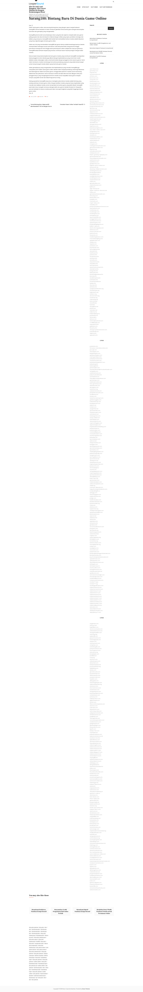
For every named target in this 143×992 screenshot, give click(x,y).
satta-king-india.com (96, 711)
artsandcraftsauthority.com (97, 888)
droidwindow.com (95, 813)
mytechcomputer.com (96, 884)
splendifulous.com (95, 739)
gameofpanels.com (95, 156)
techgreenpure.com (95, 691)
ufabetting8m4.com (95, 745)
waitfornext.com (94, 789)
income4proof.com (95, 650)
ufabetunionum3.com (96, 747)
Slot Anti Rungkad (106, 7)
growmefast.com (94, 480)
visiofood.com (94, 811)
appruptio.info (94, 335)
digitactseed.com (95, 700)
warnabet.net (93, 310)
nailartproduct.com (95, 698)
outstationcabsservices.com (98, 843)
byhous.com (93, 319)
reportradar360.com (95, 217)
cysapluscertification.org (96, 288)
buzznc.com (93, 864)
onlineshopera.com (95, 661)
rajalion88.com (94, 636)
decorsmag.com (94, 101)
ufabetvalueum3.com (96, 748)
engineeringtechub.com (96, 464)
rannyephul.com (94, 215)
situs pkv (41, 927)
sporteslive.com (94, 450)
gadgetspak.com (94, 723)
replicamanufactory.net (96, 736)
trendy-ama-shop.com (96, 807)
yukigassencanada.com (96, 713)
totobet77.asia (94, 582)
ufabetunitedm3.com (96, 596)
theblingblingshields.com (96, 451)
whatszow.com (94, 686)
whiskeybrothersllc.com (96, 610)
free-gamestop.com (95, 384)
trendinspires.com (95, 213)
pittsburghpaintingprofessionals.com (100, 553)
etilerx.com (93, 768)
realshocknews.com (95, 496)
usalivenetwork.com (95, 373)
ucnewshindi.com (94, 376)
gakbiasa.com (94, 326)
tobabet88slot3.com (95, 578)
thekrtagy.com (94, 845)
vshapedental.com (95, 836)
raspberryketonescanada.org (98, 831)
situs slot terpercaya (40, 937)
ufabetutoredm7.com (96, 603)
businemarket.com (95, 430)
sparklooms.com (94, 573)
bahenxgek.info (94, 366)
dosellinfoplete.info (95, 278)
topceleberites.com (95, 743)
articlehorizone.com (95, 714)
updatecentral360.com (96, 512)
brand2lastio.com (94, 174)
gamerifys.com (94, 71)
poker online (37, 961)
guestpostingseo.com (96, 355)
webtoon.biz (93, 441)
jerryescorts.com (94, 466)
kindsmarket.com (94, 197)
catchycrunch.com (95, 643)
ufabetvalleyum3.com (96, 605)
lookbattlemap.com (95, 401)
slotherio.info (93, 287)
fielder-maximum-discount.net (98, 190)
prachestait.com (94, 247)
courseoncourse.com (96, 360)
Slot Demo (94, 7)
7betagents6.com (95, 718)
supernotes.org (94, 509)
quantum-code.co (95, 793)
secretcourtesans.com (96, 629)
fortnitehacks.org (94, 290)
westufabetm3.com (95, 609)
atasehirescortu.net (95, 462)
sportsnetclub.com (95, 410)
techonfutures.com (95, 827)
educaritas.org (94, 652)
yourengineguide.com (96, 839)
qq (36, 977)
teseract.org (93, 806)
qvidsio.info (93, 283)
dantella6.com (94, 122)
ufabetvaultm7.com (95, 750)
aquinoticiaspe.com (95, 425)
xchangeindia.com (95, 847)
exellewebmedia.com (96, 382)
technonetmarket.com (96, 781)
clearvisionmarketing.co (96, 791)
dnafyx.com (93, 670)
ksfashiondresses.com (96, 501)
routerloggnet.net (95, 121)
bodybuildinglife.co (95, 491)
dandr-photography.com (97, 228)
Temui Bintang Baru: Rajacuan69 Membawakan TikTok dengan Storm (41, 105)
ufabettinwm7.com (95, 592)
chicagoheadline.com (96, 632)
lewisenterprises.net (95, 664)
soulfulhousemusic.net (96, 571)
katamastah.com (94, 514)
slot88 (38, 941)
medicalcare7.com (95, 138)
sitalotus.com (93, 507)
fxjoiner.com (93, 866)
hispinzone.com (94, 126)
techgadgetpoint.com (96, 471)
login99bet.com (94, 627)
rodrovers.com (94, 707)
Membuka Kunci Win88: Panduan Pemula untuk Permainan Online (101, 52)
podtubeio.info (94, 279)
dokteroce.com (94, 229)
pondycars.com (94, 825)
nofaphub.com (94, 645)
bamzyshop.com (94, 823)
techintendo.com (94, 689)
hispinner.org (93, 149)
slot (47, 96)
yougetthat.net (94, 409)
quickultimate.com (95, 559)
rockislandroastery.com (96, 875)
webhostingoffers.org (96, 684)
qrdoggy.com (93, 492)
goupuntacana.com (95, 638)
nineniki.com (93, 135)
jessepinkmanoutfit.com (96, 392)
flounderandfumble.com (96, 772)
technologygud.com (95, 494)
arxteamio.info (94, 523)
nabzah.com (93, 142)
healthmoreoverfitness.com (97, 117)
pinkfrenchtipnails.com (96, 453)
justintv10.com (94, 233)
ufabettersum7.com (95, 591)
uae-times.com (94, 69)
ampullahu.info (94, 263)
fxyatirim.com (93, 679)
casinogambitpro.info (96, 357)
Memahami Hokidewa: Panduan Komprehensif (98, 39)
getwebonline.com (95, 183)
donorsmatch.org (94, 296)
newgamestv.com (95, 455)
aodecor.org (93, 294)
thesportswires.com (95, 442)
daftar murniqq (39, 955)
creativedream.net (95, 179)
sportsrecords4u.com (96, 741)
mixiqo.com (93, 546)
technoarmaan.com (95, 859)
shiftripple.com (94, 564)
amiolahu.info (93, 260)
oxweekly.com (93, 204)
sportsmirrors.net (94, 459)
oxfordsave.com (94, 414)
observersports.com (95, 421)
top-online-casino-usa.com (97, 129)
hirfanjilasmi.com (94, 539)
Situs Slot (85, 7)
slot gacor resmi (40, 947)
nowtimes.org (93, 297)
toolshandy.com (94, 210)
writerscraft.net (94, 167)
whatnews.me (94, 795)
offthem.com (93, 76)
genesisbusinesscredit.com (97, 194)
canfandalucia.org (95, 838)
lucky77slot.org (94, 478)
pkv (46, 927)
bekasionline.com (94, 81)
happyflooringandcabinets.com (98, 489)
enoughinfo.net (94, 306)
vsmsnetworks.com (95, 74)
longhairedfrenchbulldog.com (98, 426)
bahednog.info (94, 364)
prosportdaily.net (94, 802)
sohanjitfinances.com (96, 569)
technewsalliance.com (96, 779)
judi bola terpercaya (39, 975)
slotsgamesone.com (95, 124)
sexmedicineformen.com (97, 562)
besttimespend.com (95, 532)
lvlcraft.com (93, 702)
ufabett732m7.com (95, 809)
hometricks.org (94, 541)
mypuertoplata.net (95, 90)
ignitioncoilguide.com (96, 882)
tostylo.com (93, 407)
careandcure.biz (94, 534)
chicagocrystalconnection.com (98, 329)
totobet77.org (94, 584)
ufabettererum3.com (96, 587)
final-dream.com (94, 797)
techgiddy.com (94, 371)
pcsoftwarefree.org (95, 666)
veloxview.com (94, 607)
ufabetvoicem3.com (95, 754)
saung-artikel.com (95, 417)
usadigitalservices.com (96, 176)
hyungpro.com (94, 444)
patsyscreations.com (96, 648)
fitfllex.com (93, 192)
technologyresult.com (96, 682)
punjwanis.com (94, 346)
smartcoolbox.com (95, 567)
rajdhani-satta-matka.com (97, 165)
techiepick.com (94, 822)
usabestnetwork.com (96, 391)
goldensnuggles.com (95, 400)
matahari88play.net (95, 432)
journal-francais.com (95, 231)
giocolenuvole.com (95, 672)
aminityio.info (93, 258)
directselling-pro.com (96, 877)
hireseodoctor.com (95, 727)
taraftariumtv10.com (95, 221)
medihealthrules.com (96, 832)
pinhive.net (93, 308)
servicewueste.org (95, 110)
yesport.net (93, 405)
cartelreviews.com (95, 695)
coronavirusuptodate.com (97, 720)
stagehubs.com (94, 623)
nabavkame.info (94, 324)
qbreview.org (93, 108)
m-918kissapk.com (95, 322)
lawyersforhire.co (94, 428)
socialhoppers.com (95, 178)
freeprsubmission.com (96, 814)
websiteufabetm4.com (96, 759)
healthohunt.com (94, 773)
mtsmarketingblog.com (96, 238)
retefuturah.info (94, 775)
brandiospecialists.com (96, 137)
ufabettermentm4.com (96, 589)
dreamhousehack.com (96, 850)
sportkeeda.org (94, 530)
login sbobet (43, 973)
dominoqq (32, 977)
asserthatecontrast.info (96, 267)
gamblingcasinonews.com (97, 103)
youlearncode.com (95, 677)
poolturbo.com (94, 246)
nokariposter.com (95, 153)
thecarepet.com (94, 351)
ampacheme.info (94, 262)
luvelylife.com (93, 199)
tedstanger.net (94, 782)
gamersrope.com (94, 380)
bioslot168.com (94, 886)
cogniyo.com (93, 535)
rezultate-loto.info (95, 738)
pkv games (36, 973)
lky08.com (92, 187)
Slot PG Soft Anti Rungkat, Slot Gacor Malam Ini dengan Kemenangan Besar (37, 9)
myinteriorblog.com (95, 818)
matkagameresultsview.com (98, 146)
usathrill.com (93, 834)
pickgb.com (93, 498)
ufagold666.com (94, 816)
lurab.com (92, 881)
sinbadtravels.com (95, 385)
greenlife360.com (94, 85)
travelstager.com (94, 212)
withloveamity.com (95, 675)
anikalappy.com (94, 763)
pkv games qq (33, 965)
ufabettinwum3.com (95, 594)
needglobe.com (94, 548)
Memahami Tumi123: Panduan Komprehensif (98, 57)
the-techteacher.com (96, 852)
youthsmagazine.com (96, 435)
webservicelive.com (95, 889)
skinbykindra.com (94, 868)
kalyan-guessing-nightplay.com (98, 154)
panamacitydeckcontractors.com (99, 206)
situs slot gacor (33, 939)
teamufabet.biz (94, 96)
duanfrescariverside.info (96, 766)
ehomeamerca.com (95, 688)
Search (92, 25)
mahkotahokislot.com (96, 482)
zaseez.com (93, 641)
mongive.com (93, 144)
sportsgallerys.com (95, 457)
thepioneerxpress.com (96, 92)
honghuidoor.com (95, 131)
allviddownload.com (95, 99)
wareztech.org (94, 389)
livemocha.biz (93, 301)
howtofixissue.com (95, 94)
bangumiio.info (94, 271)
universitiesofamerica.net (97, 104)
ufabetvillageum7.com (96, 752)
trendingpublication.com (96, 585)
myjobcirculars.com (95, 115)
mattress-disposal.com (96, 487)
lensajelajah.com (94, 654)
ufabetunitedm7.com (96, 598)
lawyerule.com (94, 235)
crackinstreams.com (95, 722)
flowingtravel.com (95, 133)
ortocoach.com (94, 550)
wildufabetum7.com (95, 612)
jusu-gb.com (93, 350)
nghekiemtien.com (95, 240)
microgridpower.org (95, 544)
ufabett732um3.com (95, 784)
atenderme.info (94, 269)
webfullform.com (94, 97)
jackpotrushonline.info (96, 375)
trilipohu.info (93, 333)
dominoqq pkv (36, 929)
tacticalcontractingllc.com (97, 575)
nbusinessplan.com (95, 83)
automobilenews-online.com (98, 854)
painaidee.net (93, 437)
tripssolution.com (94, 709)
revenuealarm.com (95, 879)
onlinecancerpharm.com (96, 484)
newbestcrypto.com (95, 412)
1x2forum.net (93, 625)
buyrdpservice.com (95, 403)
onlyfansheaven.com (95, 185)
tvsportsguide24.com (96, 473)
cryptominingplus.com (96, 423)
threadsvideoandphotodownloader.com (101, 369)
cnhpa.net (92, 505)
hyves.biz (92, 304)
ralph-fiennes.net (94, 188)
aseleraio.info (93, 517)
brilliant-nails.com (95, 226)
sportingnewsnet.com (96, 446)
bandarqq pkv (40, 935)
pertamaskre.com (95, 367)
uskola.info (93, 786)
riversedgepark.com (95, 639)
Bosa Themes (86, 989)
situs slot (43, 941)
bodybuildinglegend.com (96, 224)
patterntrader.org (95, 503)
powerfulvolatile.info (95, 281)
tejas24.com (93, 244)
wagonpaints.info (94, 788)
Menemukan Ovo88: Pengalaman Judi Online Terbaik (100, 44)
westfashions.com (95, 208)
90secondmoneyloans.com (97, 704)
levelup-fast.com (94, 731)
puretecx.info (93, 254)
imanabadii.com (94, 331)
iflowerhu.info (93, 328)
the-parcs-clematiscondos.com (99, 348)
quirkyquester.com (95, 560)
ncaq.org (92, 657)
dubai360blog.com (95, 476)
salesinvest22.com (95, 804)
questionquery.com (95, 222)
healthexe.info (94, 253)
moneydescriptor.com (96, 434)
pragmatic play (39, 943)
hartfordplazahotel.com (96, 321)
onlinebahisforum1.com (96, 631)
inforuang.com (94, 196)
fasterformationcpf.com (96, 398)
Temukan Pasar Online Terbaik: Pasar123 (71, 104)
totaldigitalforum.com (96, 857)
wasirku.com (93, 242)
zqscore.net (93, 516)
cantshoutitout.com (95, 87)
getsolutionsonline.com (96, 147)
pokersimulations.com (96, 734)
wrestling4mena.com (96, 171)
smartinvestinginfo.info (96, 777)
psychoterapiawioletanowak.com (99, 557)
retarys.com (93, 396)
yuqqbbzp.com (94, 716)
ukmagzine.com (94, 387)
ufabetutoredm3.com (96, 601)
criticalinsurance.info (95, 151)
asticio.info (93, 519)
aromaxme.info (94, 265)
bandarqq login (33, 963)
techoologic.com (94, 829)
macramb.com (94, 201)
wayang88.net (94, 757)
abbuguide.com (94, 681)
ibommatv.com (94, 78)
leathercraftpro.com (95, 542)
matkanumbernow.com (96, 113)
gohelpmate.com (95, 163)
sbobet (31, 975)
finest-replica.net (94, 798)
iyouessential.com (95, 673)
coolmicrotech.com (95, 848)
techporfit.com (94, 79)
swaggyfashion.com (95, 219)
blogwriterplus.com (95, 353)
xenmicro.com (94, 659)
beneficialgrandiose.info (96, 274)
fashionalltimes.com (95, 856)
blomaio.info (93, 276)
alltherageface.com (95, 870)
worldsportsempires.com (97, 510)
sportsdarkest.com (95, 439)
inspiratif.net (93, 72)
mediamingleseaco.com (96, 237)
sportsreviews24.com (96, 475)
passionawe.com (94, 551)
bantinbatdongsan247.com (97, 362)
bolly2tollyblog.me (95, 313)
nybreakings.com (94, 841)
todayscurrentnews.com (96, 580)
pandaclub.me (94, 315)
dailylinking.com (94, 668)
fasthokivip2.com (94, 419)
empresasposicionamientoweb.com (100, 861)
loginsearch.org (94, 292)
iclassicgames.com (95, 416)
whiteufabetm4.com (95, 761)
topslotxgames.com (95, 119)
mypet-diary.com (95, 203)
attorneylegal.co (94, 467)
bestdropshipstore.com (96, 693)
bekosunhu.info (94, 272)
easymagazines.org (95, 537)
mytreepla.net (94, 732)
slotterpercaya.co (95, 566)
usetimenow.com (94, 160)
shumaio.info (93, 285)
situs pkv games (33, 927)
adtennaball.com (94, 140)
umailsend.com (94, 394)
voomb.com (93, 469)
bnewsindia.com (94, 820)
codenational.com (95, 872)
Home (78, 7)
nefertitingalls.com (95, 647)
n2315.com (93, 181)
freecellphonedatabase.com (98, 378)
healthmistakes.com (95, 500)
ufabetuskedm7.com (95, 600)
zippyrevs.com (94, 112)
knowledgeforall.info (95, 172)
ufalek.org (92, 485)
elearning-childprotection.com (98, 169)
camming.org (93, 634)
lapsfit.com (93, 729)
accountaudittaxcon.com (97, 526)
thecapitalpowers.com (96, 576)
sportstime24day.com (96, 448)
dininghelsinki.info (94, 764)
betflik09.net (93, 656)
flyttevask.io (93, 317)
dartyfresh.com (94, 663)
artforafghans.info (95, 249)
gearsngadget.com (95, 725)
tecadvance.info (94, 256)
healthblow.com (94, 162)
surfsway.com (93, 697)
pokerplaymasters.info (96, 359)
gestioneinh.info (94, 800)
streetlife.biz (93, 303)
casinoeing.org (94, 299)
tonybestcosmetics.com (97, 863)
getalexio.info (93, 525)
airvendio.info (93, 251)
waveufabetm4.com (95, 756)
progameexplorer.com (96, 873)
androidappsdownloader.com (98, 158)
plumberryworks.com (95, 555)
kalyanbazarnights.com (96, 128)
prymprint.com (94, 528)
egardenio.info (94, 521)
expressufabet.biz (95, 88)
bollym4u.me (93, 312)
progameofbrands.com (96, 106)
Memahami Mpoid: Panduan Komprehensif (101, 48)
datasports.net (94, 460)
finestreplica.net (94, 770)
